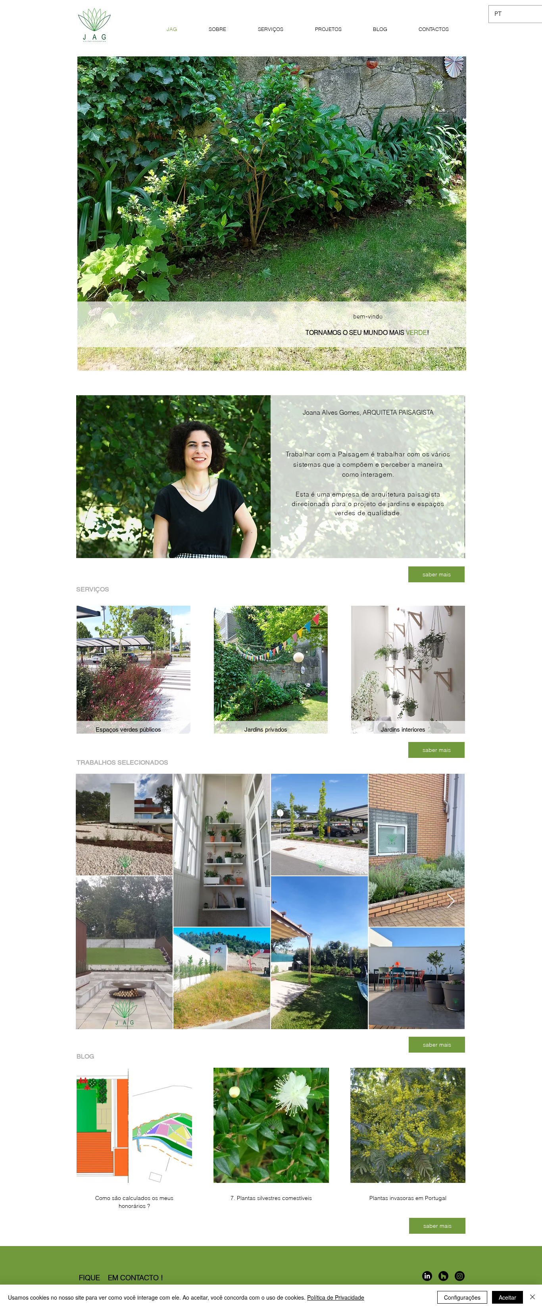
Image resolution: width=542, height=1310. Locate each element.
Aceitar (507, 1297)
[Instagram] (460, 1276)
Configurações (462, 1297)
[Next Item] (451, 901)
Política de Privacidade (335, 1297)
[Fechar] (532, 1297)
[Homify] (443, 1276)
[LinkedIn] (427, 1276)
